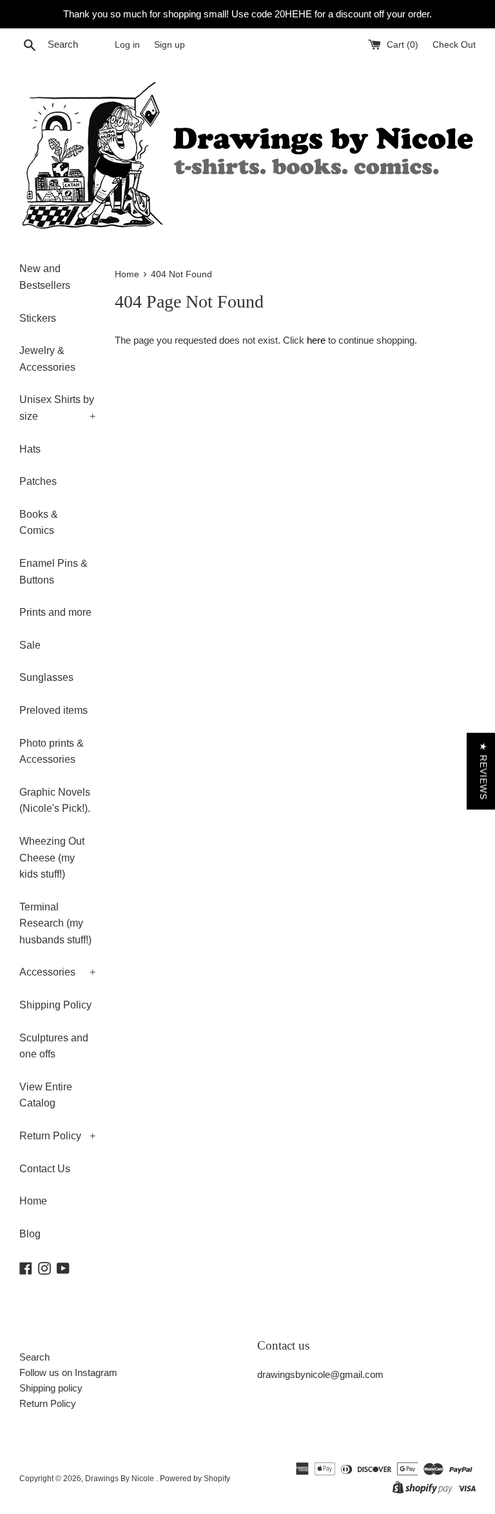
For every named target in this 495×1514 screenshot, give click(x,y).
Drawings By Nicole (120, 1478)
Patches (38, 481)
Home (33, 1200)
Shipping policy (50, 1387)
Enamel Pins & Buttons (53, 571)
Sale (30, 645)
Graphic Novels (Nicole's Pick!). (54, 800)
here (316, 340)
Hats (30, 449)
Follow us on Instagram (68, 1372)
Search (34, 1357)
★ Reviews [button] (483, 771)
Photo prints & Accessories (51, 751)
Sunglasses (46, 677)
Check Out (454, 45)
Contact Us (44, 1168)
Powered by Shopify (195, 1478)
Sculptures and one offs (53, 1046)
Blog (30, 1233)
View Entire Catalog (45, 1095)
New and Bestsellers (44, 277)
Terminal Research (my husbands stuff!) (55, 923)
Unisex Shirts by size (57, 408)
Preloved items (53, 710)
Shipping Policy (55, 1004)
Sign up (169, 45)
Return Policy (57, 1135)
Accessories (57, 972)
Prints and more (55, 612)
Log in (127, 45)
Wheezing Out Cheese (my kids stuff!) (51, 858)
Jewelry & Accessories (47, 359)
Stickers (37, 318)
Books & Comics (38, 522)
